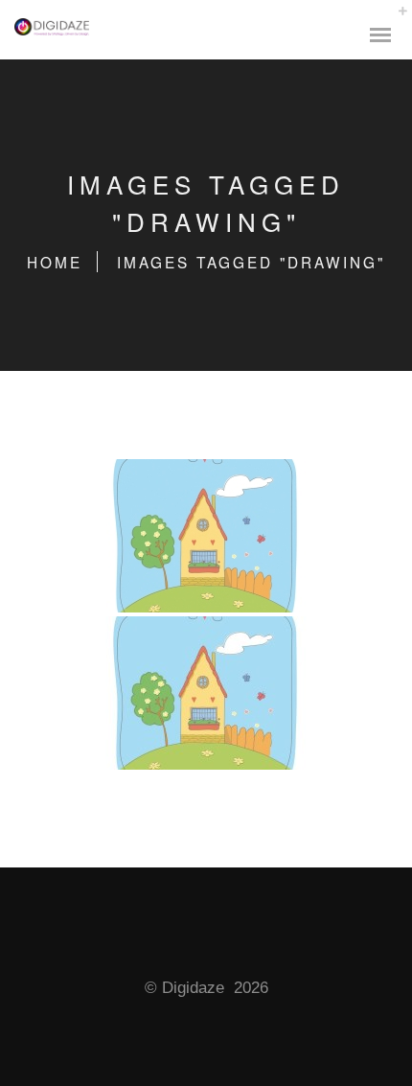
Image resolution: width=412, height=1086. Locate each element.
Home (54, 261)
